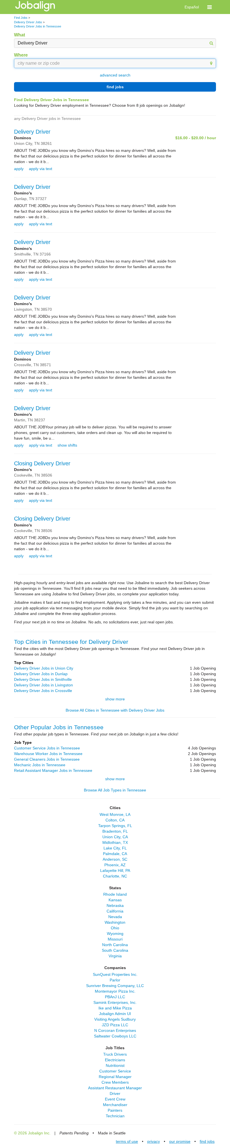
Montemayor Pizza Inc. (115, 991)
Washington (115, 922)
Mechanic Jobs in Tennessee (39, 765)
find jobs (115, 87)
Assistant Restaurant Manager (115, 1088)
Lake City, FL (115, 848)
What (19, 34)
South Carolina (115, 950)
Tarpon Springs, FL (115, 825)
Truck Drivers (115, 1054)
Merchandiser (115, 1104)
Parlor (115, 980)
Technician (115, 1116)
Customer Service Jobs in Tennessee (47, 748)
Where (21, 55)
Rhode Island (115, 894)
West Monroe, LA (115, 814)
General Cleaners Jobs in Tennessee (47, 759)
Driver (115, 1093)
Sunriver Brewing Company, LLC (115, 985)
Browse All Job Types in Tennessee (115, 790)
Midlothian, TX (115, 842)
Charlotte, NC (115, 876)
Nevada (115, 916)
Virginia (115, 956)
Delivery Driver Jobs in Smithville (43, 679)
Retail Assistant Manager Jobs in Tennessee (53, 770)
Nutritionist (115, 1065)
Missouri (115, 939)
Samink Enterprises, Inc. (115, 1002)
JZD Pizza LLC (115, 1025)
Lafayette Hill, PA (115, 870)
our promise (179, 1141)
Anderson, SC (115, 859)
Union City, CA (115, 837)
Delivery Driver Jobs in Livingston (43, 685)
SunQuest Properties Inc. (115, 974)
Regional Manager (115, 1076)
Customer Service (115, 1071)
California (115, 911)
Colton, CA (115, 820)
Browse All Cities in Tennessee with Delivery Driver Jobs (115, 710)
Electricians (115, 1060)
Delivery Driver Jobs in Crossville (43, 690)
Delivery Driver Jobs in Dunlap (41, 674)
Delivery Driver (32, 132)
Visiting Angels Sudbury (115, 1019)
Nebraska (115, 905)
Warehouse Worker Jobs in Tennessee (48, 753)
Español (192, 7)
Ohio (115, 928)
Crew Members (115, 1082)
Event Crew (115, 1099)
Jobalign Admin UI (115, 1013)
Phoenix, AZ (115, 865)
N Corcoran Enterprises (115, 1030)
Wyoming (115, 933)
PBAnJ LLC (115, 997)
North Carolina (115, 944)
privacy (153, 1141)
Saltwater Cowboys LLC (115, 1036)
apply (19, 168)
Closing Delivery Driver (42, 463)
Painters (115, 1110)
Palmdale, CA (115, 853)
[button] (209, 7)
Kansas (115, 900)
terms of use (127, 1141)
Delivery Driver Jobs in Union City (43, 668)
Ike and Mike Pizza (115, 1008)
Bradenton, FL (115, 831)
